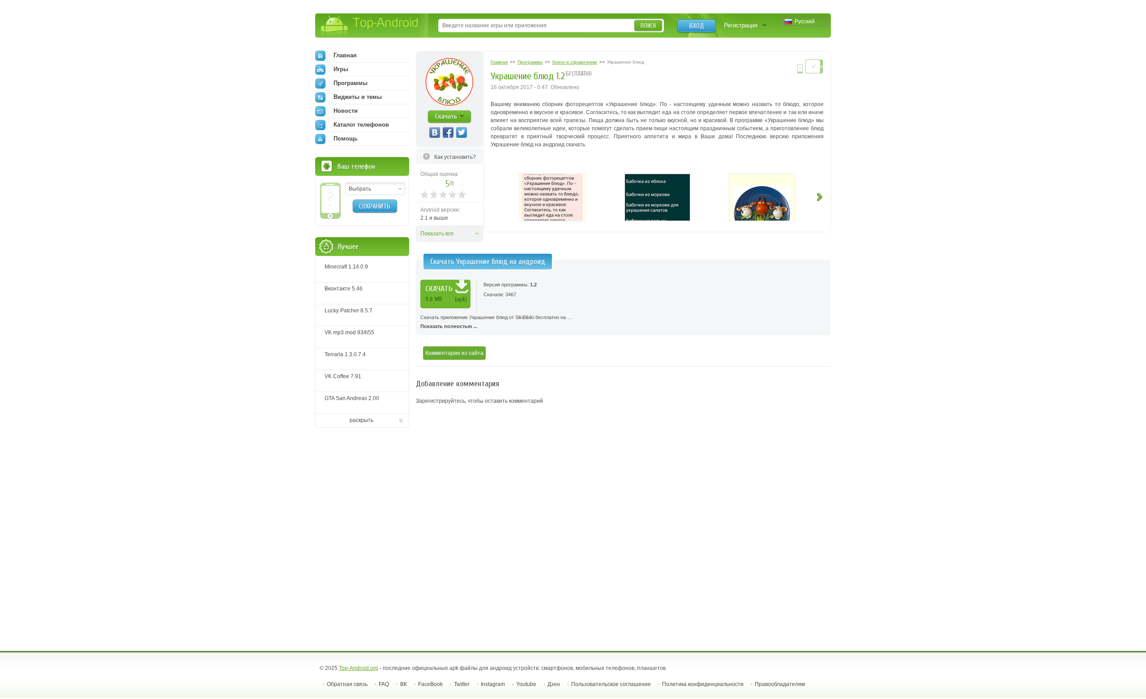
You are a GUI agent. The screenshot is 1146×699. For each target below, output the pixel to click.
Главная (345, 55)
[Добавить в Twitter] (461, 132)
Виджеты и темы (358, 97)
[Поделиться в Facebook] (448, 132)
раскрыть (361, 420)
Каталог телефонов (361, 124)
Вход (696, 26)
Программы (351, 83)
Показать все (437, 233)
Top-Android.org (358, 668)
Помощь (346, 138)
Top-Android (370, 26)
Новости (346, 110)
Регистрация (740, 25)
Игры (341, 69)
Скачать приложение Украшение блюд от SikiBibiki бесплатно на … (496, 322)
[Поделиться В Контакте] (434, 132)
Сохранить (374, 206)
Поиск (648, 26)
